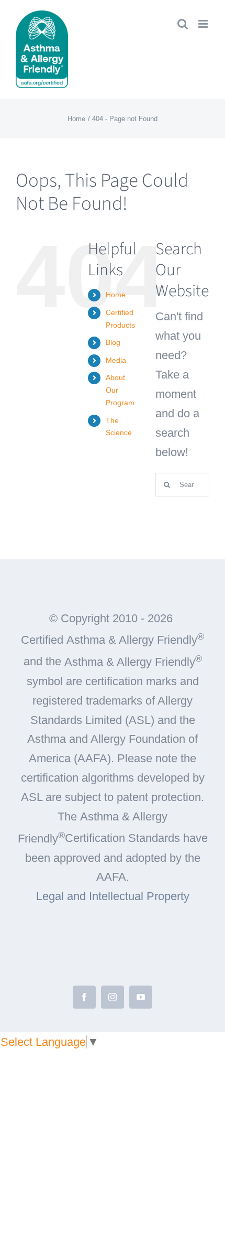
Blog (113, 342)
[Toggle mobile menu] (203, 23)
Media (116, 360)
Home (116, 294)
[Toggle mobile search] (182, 23)
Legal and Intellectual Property (112, 896)
